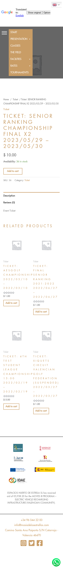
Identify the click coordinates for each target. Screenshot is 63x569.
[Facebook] (39, 543)
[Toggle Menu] (4, 31)
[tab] (31, 195)
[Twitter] (31, 543)
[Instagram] (23, 543)
